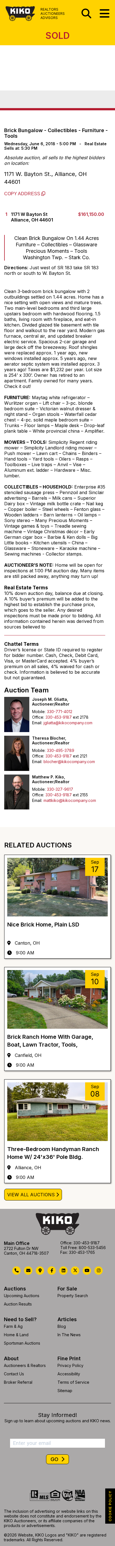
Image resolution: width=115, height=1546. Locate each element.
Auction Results (18, 1304)
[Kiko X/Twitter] (75, 1270)
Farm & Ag (13, 1326)
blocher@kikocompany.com (69, 761)
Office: (38, 717)
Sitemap (65, 1390)
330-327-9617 (60, 789)
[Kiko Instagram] (98, 1270)
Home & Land (16, 1334)
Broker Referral (18, 1382)
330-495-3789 (60, 750)
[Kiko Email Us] (28, 1270)
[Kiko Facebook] (51, 1270)
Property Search (73, 1295)
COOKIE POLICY (110, 1506)
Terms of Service (73, 1382)
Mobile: (38, 711)
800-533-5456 (92, 1247)
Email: (37, 722)
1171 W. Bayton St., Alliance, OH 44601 (45, 178)
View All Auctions (31, 1194)
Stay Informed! (57, 1415)
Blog (62, 1326)
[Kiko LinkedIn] (63, 1270)
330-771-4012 (59, 711)
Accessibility (69, 1373)
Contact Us (14, 1373)
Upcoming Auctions (21, 1295)
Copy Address (22, 193)
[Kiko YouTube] (87, 1270)
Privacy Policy (70, 1365)
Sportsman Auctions (22, 1343)
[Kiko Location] (40, 1270)
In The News (69, 1334)
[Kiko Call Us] (16, 1270)
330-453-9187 (58, 717)
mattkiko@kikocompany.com (70, 800)
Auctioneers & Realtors (25, 1365)
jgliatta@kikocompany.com (68, 722)
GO (55, 1459)
